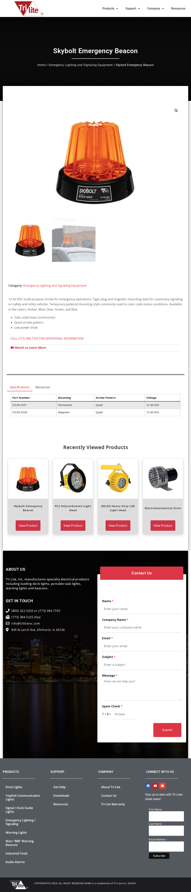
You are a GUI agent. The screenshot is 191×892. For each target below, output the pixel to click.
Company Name (115, 620)
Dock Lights (14, 787)
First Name (155, 809)
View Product (28, 525)
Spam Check (112, 706)
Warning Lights (16, 832)
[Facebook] (148, 786)
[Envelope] (162, 786)
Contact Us (109, 796)
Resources (178, 8)
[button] (176, 110)
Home (41, 65)
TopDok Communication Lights (23, 797)
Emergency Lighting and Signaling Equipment (81, 65)
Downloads (61, 796)
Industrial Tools (17, 853)
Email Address (158, 839)
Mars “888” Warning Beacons (20, 843)
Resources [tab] (42, 387)
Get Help (59, 787)
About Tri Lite (110, 787)
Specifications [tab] (19, 387)
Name (107, 601)
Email (107, 638)
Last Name (155, 823)
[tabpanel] (95, 406)
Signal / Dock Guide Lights (19, 810)
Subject (108, 657)
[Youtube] (155, 786)
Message (109, 676)
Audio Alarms (15, 862)
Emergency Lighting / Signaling (20, 822)
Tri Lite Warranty (113, 804)
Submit (167, 730)
